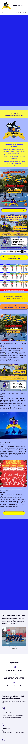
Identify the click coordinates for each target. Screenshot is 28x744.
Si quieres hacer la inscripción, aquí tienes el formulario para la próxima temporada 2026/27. (14, 163)
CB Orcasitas (17, 6)
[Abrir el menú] (3, 12)
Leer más (18, 360)
